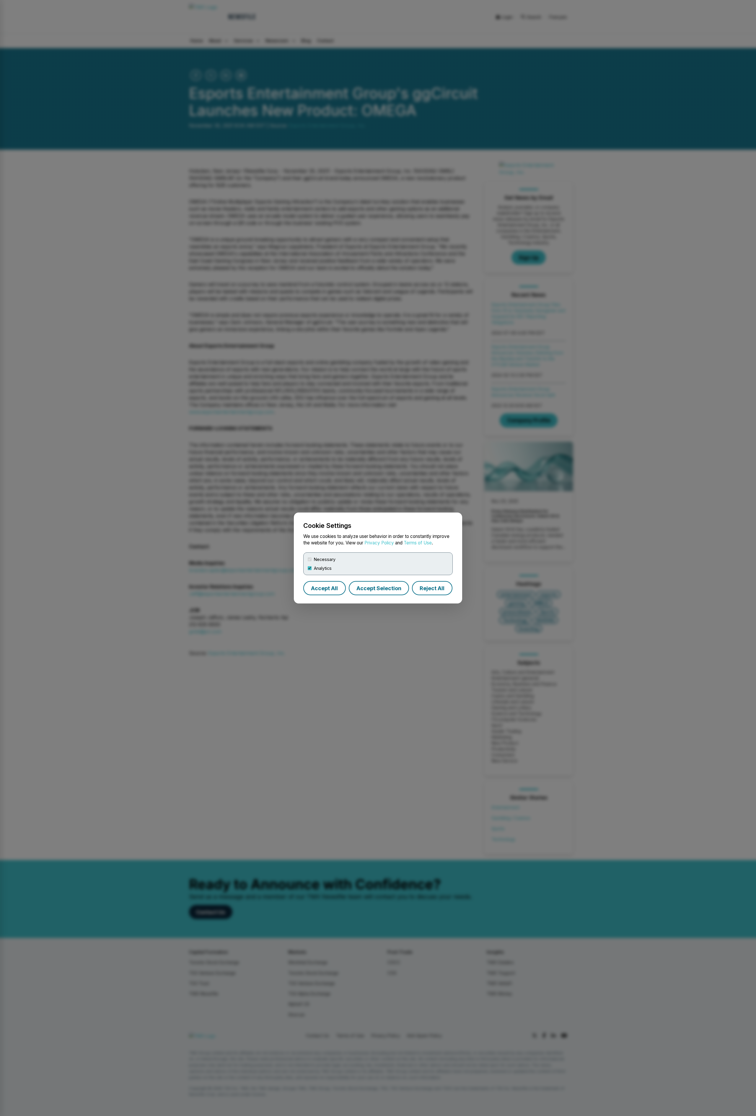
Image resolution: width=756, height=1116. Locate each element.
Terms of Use (418, 543)
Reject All (432, 588)
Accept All (324, 588)
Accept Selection (378, 588)
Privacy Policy (379, 543)
